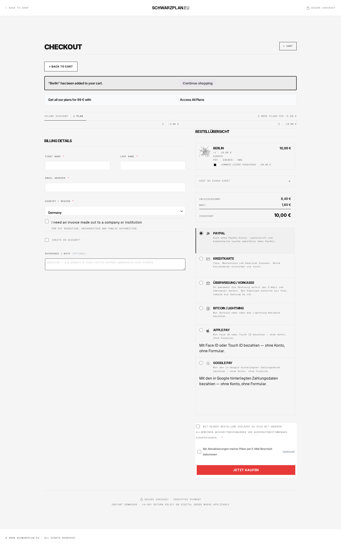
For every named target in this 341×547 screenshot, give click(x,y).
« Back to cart (61, 66)
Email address (57, 177)
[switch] (216, 165)
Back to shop (17, 7)
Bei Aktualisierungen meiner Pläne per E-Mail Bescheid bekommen (249, 451)
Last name (129, 156)
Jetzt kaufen (246, 470)
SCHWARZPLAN (170, 7)
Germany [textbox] (55, 212)
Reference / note (66, 253)
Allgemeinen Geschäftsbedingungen (221, 432)
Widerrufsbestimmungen (270, 432)
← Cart (288, 46)
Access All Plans (192, 100)
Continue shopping (198, 83)
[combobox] (115, 210)
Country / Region (59, 201)
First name (54, 156)
